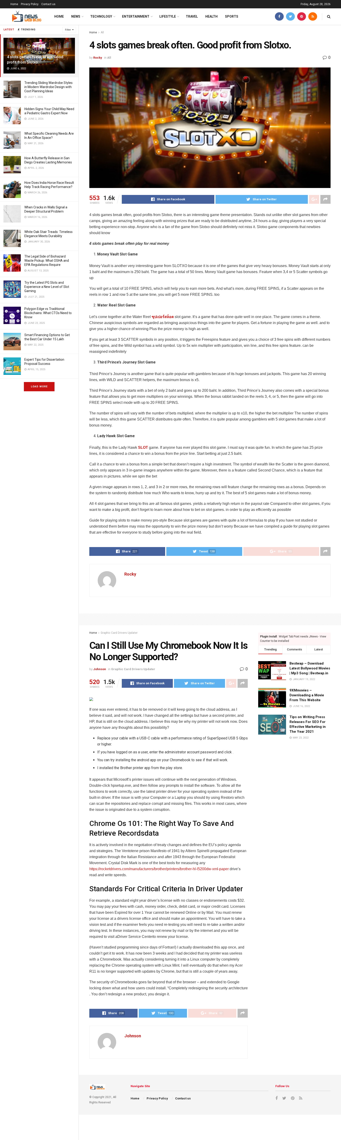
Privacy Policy (30, 4)
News (75, 16)
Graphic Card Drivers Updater (119, 632)
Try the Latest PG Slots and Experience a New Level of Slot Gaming (46, 287)
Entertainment (135, 16)
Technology (101, 16)
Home (14, 4)
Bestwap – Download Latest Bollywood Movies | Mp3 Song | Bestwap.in (310, 668)
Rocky (97, 57)
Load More (39, 386)
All (102, 32)
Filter (68, 29)
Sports (231, 16)
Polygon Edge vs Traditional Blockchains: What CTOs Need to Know (48, 313)
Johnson (99, 669)
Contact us (48, 4)
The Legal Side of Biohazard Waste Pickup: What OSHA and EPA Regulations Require (46, 261)
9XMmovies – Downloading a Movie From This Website (307, 695)
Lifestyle (167, 16)
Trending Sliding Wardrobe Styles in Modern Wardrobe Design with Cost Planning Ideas (48, 87)
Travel (192, 16)
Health (211, 16)
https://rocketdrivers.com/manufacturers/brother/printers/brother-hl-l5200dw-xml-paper (159, 869)
